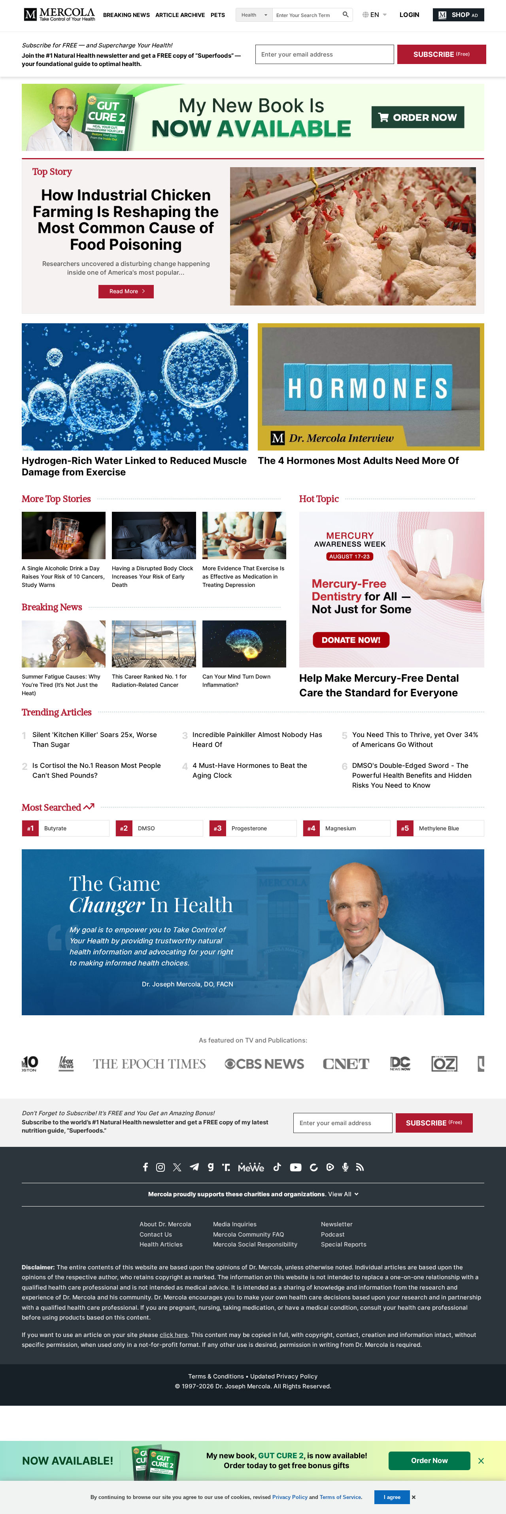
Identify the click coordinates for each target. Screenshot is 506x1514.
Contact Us (156, 1234)
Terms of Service (340, 1497)
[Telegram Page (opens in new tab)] (194, 1168)
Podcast (333, 1234)
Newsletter (337, 1224)
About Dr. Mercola (165, 1224)
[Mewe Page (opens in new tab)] (251, 1168)
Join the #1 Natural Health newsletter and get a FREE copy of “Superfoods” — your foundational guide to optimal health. (131, 60)
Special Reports (343, 1244)
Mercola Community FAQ (248, 1234)
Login (409, 15)
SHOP (465, 15)
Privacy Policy (290, 1497)
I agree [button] (392, 1497)
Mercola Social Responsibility (255, 1244)
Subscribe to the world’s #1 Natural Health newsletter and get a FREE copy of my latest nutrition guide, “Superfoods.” (145, 1126)
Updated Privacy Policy (284, 1376)
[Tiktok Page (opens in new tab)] (277, 1168)
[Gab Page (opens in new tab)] (210, 1168)
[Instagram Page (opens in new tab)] (160, 1168)
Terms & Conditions (216, 1376)
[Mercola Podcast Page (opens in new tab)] (345, 1168)
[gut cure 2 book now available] (253, 117)
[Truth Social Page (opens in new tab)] (226, 1168)
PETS (218, 15)
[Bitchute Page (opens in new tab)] (313, 1168)
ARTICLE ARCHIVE (180, 15)
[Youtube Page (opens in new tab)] (296, 1168)
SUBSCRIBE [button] (441, 54)
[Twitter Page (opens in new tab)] (177, 1168)
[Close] (481, 1461)
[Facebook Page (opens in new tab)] (145, 1168)
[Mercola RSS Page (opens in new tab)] (360, 1168)
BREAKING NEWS (126, 15)
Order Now (429, 1460)
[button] (413, 1497)
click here (174, 1335)
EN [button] (374, 14)
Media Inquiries (235, 1224)
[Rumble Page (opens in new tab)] (330, 1168)
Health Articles (161, 1244)
